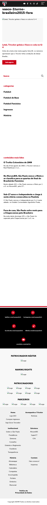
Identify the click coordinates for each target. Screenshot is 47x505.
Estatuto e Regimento (13, 445)
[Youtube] (24, 4)
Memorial (12, 485)
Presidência (13, 435)
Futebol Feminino (12, 103)
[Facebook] (27, 4)
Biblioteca (13, 465)
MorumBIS (34, 432)
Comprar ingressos (13, 419)
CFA (34, 439)
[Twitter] (30, 4)
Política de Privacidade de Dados (23, 492)
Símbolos (12, 482)
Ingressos (8, 109)
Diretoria (13, 439)
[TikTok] (37, 4)
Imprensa (34, 465)
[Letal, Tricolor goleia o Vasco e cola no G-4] (22, 41)
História (7, 115)
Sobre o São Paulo (13, 432)
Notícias (34, 416)
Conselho (12, 442)
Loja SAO (13, 416)
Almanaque (13, 461)
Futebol (7, 92)
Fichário (13, 478)
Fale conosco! (34, 461)
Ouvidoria (12, 449)
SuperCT (34, 435)
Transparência (13, 452)
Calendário (13, 468)
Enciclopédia (13, 475)
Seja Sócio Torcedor (12, 423)
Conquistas (13, 471)
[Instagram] (34, 4)
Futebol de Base (11, 98)
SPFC (4, 4)
